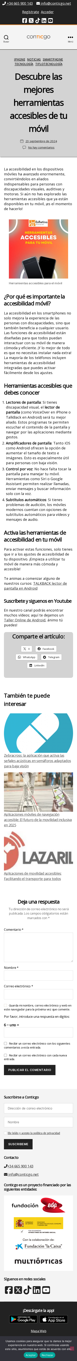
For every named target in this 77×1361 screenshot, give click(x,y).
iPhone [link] (19, 59)
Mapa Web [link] (38, 1331)
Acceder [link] (47, 11)
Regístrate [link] (30, 11)
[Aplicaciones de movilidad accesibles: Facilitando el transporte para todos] (38, 851)
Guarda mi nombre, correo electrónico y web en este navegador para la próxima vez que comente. (37, 1007)
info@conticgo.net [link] (56, 3)
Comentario (13, 930)
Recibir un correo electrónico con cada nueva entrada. (35, 1057)
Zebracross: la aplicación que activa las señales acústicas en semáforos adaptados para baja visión (37, 760)
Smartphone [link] (53, 59)
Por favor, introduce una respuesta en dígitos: (37, 1017)
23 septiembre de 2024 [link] (41, 141)
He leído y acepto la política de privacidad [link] (34, 1133)
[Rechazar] (72, 1349)
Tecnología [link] (24, 64)
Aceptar (31, 1355)
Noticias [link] (34, 59)
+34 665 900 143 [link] (19, 3)
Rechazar (47, 1355)
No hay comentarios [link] (41, 147)
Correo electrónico (18, 986)
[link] (24, 21)
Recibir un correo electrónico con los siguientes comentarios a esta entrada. (37, 1045)
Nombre (11, 968)
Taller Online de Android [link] (24, 620)
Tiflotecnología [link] (49, 64)
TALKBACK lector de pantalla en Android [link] (35, 586)
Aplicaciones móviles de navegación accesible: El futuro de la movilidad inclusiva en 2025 (38, 819)
